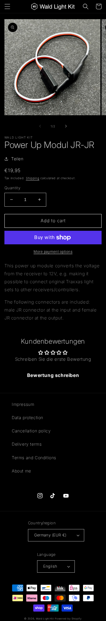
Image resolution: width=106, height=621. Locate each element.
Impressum (23, 404)
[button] (7, 6)
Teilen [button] (17, 158)
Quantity (12, 187)
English (50, 566)
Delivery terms (27, 444)
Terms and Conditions (34, 457)
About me (21, 470)
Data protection (27, 417)
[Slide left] (40, 126)
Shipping (32, 178)
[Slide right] (65, 126)
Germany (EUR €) (50, 535)
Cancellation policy (31, 430)
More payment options (53, 251)
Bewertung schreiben (53, 375)
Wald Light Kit (45, 618)
